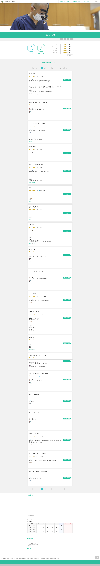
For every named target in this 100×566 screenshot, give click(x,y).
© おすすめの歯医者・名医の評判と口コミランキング (50, 564)
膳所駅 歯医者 (42, 30)
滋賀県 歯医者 (30, 30)
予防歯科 (33, 96)
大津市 (65, 38)
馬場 (68, 38)
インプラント (35, 96)
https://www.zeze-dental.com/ (32, 517)
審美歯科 (34, 243)
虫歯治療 (30, 96)
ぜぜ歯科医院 (50, 35)
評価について (69, 55)
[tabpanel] (50, 16)
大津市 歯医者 (36, 30)
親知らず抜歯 (30, 141)
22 (63, 68)
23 (66, 68)
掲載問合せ (55, 561)
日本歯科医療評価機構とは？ (42, 561)
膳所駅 (71, 38)
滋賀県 (62, 38)
